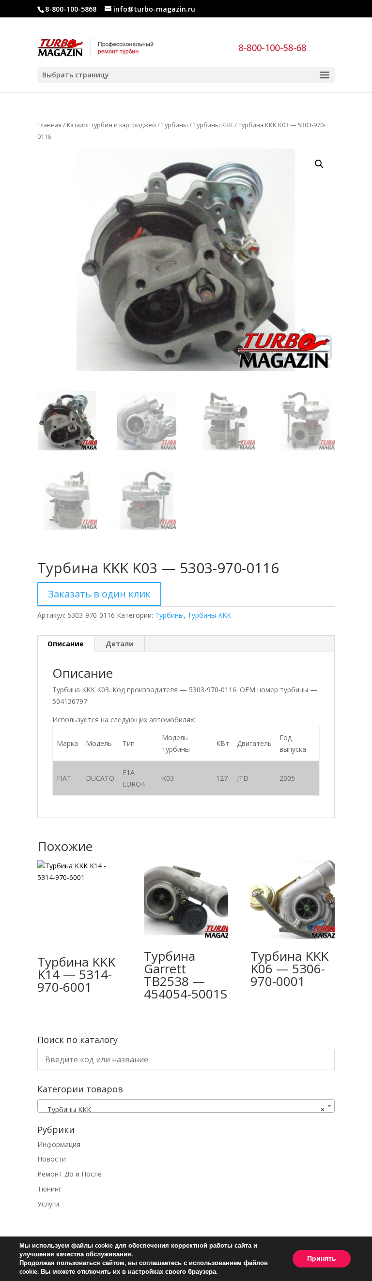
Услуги (48, 1203)
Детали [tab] (120, 643)
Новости (51, 1158)
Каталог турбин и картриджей (111, 124)
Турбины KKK (213, 124)
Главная (49, 124)
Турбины (174, 124)
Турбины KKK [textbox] (183, 1109)
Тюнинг (49, 1188)
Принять (321, 1258)
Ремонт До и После (69, 1173)
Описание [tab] (65, 643)
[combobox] (186, 1106)
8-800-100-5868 (70, 9)
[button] (319, 164)
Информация (58, 1144)
